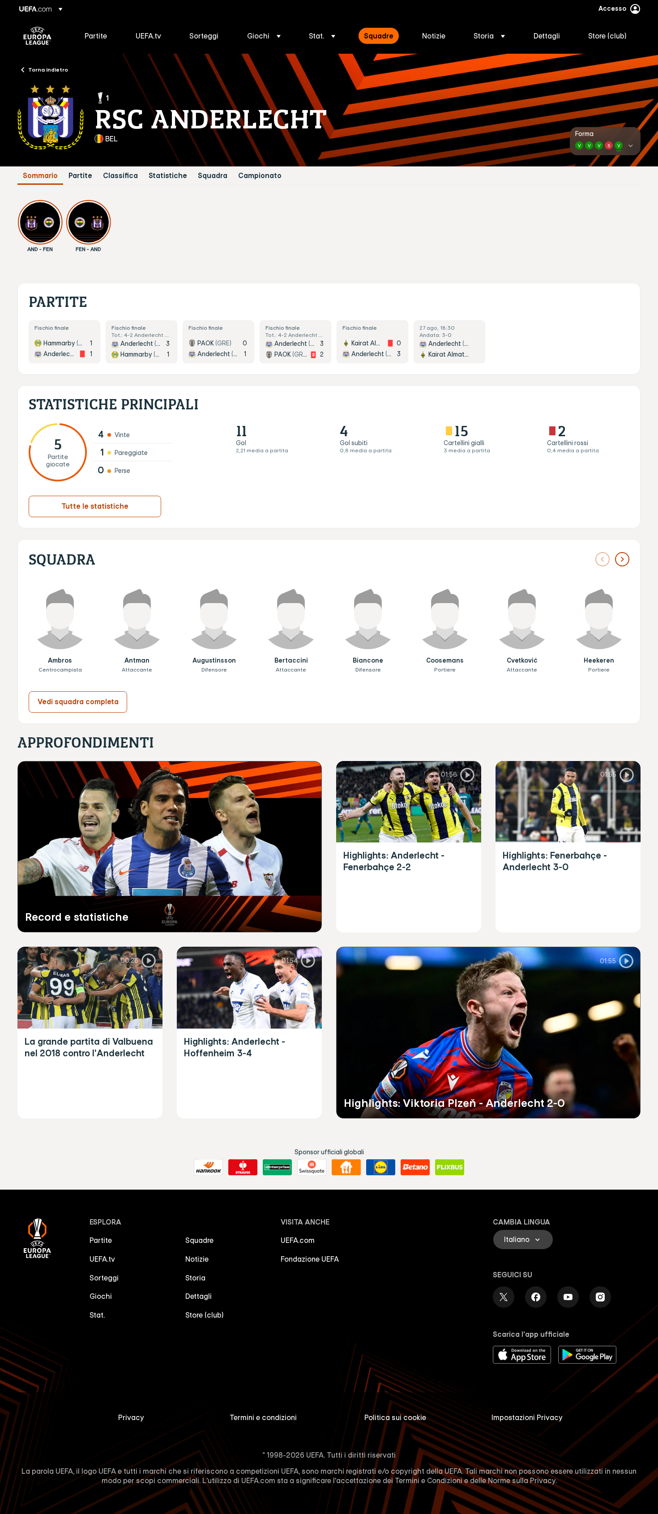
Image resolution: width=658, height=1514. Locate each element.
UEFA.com (298, 1240)
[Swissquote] (311, 1167)
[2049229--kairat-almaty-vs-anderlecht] (372, 341)
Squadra (212, 175)
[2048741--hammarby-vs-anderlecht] (64, 341)
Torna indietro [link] (48, 69)
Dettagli (198, 1296)
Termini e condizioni (263, 1417)
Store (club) (204, 1315)
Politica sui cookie (395, 1417)
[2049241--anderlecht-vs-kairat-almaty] (449, 341)
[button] (263, 35)
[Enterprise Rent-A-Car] (277, 1167)
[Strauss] (242, 1167)
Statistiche (168, 175)
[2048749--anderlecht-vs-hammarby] (141, 341)
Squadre (199, 1240)
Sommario (40, 175)
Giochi (101, 1296)
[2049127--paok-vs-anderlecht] (218, 341)
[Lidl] (380, 1167)
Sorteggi (104, 1278)
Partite (80, 175)
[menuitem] (99, 35)
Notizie (197, 1259)
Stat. (97, 1315)
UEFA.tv (102, 1259)
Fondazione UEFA (310, 1259)
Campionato (260, 175)
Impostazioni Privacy (527, 1417)
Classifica (120, 175)
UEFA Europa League (37, 36)
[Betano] (415, 1167)
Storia (195, 1278)
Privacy (131, 1417)
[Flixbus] (449, 1167)
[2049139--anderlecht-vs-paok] (295, 341)
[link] (96, 35)
